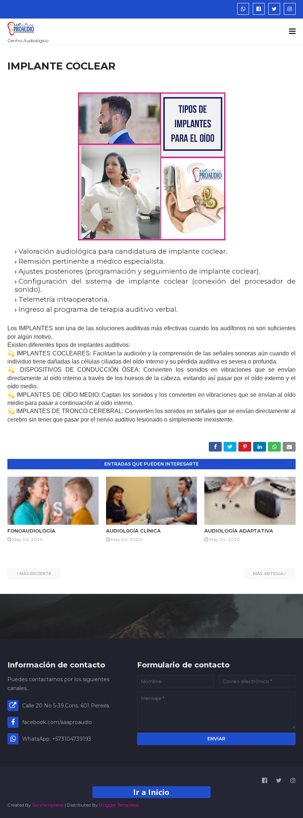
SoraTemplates (48, 805)
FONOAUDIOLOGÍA (31, 531)
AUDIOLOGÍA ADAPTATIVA (238, 531)
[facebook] (259, 9)
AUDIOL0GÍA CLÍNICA (133, 531)
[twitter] (274, 9)
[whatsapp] (243, 9)
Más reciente (35, 573)
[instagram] (290, 9)
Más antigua (268, 573)
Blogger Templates (119, 805)
